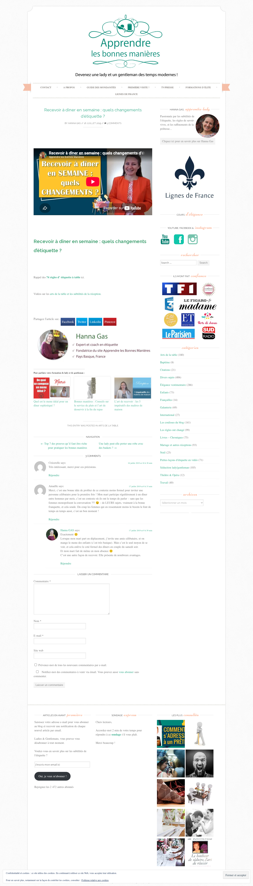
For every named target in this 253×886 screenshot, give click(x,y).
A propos (69, 87)
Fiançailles (166, 400)
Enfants (164, 392)
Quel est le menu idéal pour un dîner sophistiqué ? (51, 403)
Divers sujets (167, 377)
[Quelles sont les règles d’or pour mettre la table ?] (171, 852)
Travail (164, 482)
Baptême (165, 362)
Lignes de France (126, 94)
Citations (165, 370)
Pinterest (110, 322)
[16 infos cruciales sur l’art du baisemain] (199, 823)
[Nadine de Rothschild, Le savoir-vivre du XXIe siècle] (199, 852)
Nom (37, 621)
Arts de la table (108, 425)
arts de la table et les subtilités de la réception (75, 294)
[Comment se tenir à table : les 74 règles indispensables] (199, 793)
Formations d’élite (198, 87)
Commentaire (42, 581)
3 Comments (113, 123)
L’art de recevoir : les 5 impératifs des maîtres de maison (128, 405)
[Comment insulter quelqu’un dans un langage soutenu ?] (199, 764)
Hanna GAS (74, 123)
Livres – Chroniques (171, 437)
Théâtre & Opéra (169, 475)
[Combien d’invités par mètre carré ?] (171, 764)
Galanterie (166, 407)
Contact (45, 87)
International (167, 415)
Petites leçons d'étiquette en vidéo (179, 460)
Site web (38, 650)
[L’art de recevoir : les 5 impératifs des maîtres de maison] (132, 388)
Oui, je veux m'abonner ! (53, 776)
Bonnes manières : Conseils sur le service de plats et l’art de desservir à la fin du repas (91, 405)
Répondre (54, 475)
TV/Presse (167, 87)
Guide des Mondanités (101, 87)
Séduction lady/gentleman (174, 467)
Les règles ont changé (172, 430)
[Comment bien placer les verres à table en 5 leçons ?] (171, 823)
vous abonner (126, 672)
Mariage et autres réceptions (175, 445)
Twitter (81, 322)
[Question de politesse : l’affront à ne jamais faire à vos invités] (171, 793)
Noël (162, 452)
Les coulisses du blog (172, 422)
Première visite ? (138, 87)
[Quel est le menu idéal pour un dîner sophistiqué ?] (52, 388)
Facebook (68, 322)
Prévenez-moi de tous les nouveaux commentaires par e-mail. (72, 665)
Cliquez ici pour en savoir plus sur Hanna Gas (187, 141)
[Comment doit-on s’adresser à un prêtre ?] (171, 734)
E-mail (38, 635)
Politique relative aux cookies (95, 880)
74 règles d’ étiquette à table (63, 277)
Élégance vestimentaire (173, 385)
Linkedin (95, 322)
